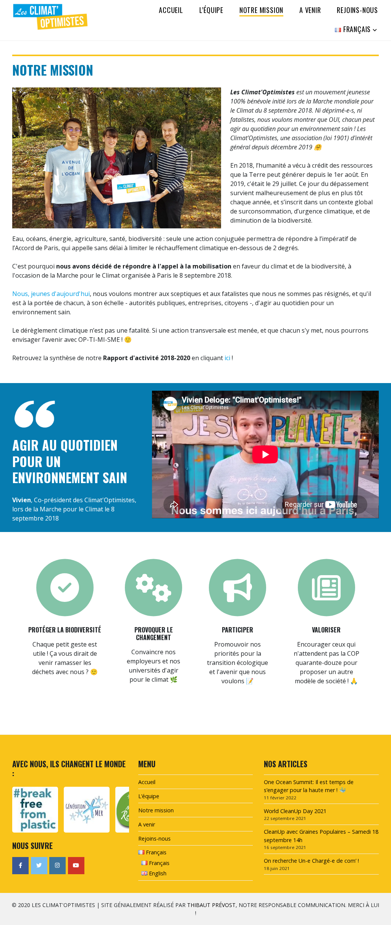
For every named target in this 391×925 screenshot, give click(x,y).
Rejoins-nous (357, 10)
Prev (20, 809)
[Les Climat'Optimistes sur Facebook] (20, 865)
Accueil (171, 10)
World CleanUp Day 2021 (295, 811)
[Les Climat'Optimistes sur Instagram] (57, 865)
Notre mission (261, 10)
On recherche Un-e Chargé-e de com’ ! (311, 860)
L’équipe (211, 10)
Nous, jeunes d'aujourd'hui (51, 293)
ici (227, 358)
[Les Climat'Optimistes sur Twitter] (39, 865)
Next (121, 809)
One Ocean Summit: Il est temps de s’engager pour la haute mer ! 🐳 (309, 786)
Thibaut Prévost (211, 905)
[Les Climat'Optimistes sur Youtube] (76, 865)
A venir (310, 10)
